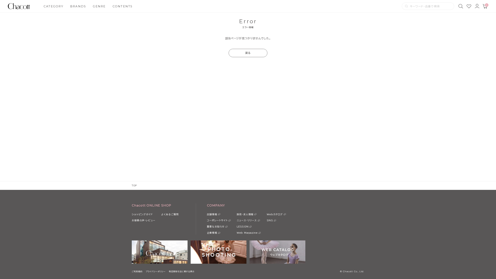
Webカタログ (275, 214)
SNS (270, 220)
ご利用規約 (137, 271)
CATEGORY (53, 6)
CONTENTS (123, 6)
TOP (134, 185)
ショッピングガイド (142, 214)
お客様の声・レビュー (143, 220)
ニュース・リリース (247, 220)
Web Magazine (247, 233)
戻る (248, 53)
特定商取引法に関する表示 (182, 271)
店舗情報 (212, 214)
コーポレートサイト (217, 220)
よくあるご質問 (170, 214)
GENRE (99, 6)
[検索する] (406, 6)
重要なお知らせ (216, 226)
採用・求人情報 (245, 214)
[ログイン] (477, 6)
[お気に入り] (469, 6)
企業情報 (212, 233)
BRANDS (78, 6)
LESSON (243, 226)
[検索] (461, 6)
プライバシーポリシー (156, 271)
